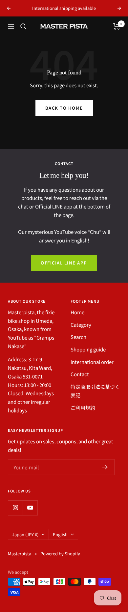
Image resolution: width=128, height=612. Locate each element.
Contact (80, 374)
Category (81, 324)
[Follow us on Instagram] (15, 507)
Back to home (64, 108)
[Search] (23, 26)
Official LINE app (64, 263)
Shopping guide (88, 349)
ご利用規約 (83, 407)
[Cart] (116, 26)
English (60, 534)
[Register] (105, 467)
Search (78, 336)
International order (92, 361)
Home (77, 312)
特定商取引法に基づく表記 (95, 391)
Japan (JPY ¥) (25, 534)
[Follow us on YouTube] (30, 507)
